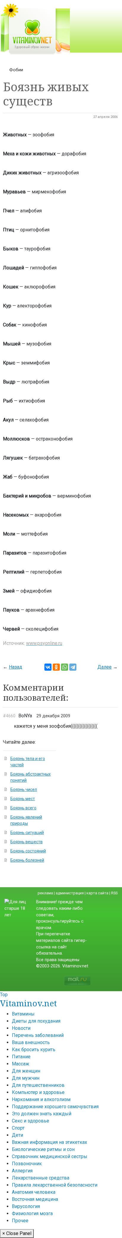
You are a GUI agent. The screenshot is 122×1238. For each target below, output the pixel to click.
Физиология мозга (32, 1213)
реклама (45, 893)
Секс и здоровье (30, 1121)
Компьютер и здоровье (38, 1092)
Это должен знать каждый (41, 1114)
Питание (21, 1056)
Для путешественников (38, 1085)
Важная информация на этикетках (49, 1142)
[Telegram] (72, 667)
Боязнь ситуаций (27, 832)
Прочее (20, 1220)
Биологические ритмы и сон (43, 1149)
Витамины (23, 1014)
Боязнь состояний (28, 851)
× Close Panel (16, 1233)
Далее (104, 667)
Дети (17, 1135)
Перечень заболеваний (38, 1035)
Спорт (18, 1128)
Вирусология (26, 1206)
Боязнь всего (23, 808)
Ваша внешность (31, 1042)
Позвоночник (27, 1163)
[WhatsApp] (64, 667)
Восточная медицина (35, 1199)
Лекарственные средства (40, 1178)
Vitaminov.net (28, 1003)
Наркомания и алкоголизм (41, 1099)
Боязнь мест (22, 798)
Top (4, 994)
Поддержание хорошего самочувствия (55, 1106)
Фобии (16, 69)
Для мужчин (25, 1078)
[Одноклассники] (56, 667)
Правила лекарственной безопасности (54, 1185)
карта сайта (97, 893)
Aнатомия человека (33, 1192)
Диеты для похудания (36, 1021)
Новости (21, 1028)
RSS (114, 893)
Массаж (20, 1064)
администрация (70, 893)
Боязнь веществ (26, 841)
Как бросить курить (33, 1049)
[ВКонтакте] (48, 667)
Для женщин (26, 1071)
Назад (15, 667)
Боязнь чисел (23, 789)
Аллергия (22, 1171)
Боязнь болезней (27, 860)
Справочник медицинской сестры (49, 1156)
